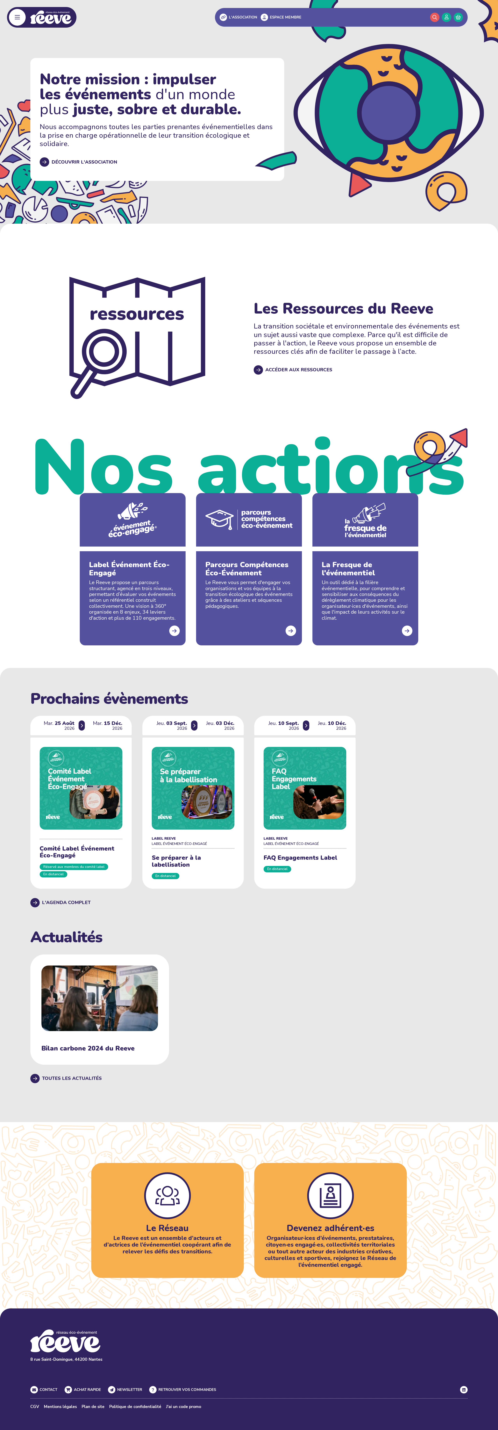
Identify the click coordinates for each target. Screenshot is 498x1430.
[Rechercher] (434, 17)
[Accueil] (51, 17)
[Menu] (17, 17)
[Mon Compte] (446, 17)
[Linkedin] (463, 1389)
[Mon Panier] (458, 17)
